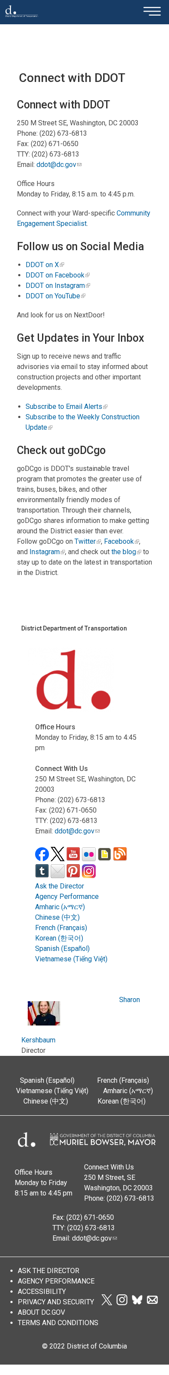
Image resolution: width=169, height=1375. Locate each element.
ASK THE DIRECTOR (48, 1271)
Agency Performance (67, 896)
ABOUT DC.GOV (41, 1312)
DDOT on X (42, 265)
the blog (123, 552)
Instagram (44, 552)
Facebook (119, 541)
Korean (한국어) (59, 938)
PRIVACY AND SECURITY (56, 1302)
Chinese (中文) (57, 917)
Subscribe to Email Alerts (64, 406)
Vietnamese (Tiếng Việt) (71, 959)
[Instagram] (122, 1303)
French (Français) (61, 928)
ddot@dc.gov (56, 164)
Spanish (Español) (62, 948)
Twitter (85, 541)
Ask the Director (59, 886)
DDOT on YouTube (53, 296)
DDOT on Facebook (55, 275)
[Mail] (152, 1303)
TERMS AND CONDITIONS (58, 1323)
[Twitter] (106, 1303)
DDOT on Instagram (55, 285)
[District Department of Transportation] (21, 20)
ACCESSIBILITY (42, 1291)
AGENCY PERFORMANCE (56, 1281)
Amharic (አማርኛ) (60, 907)
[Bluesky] (137, 1303)
